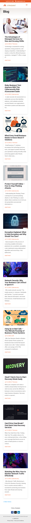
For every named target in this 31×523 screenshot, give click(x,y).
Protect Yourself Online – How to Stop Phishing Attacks (15, 186)
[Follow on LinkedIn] (18, 512)
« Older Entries (7, 501)
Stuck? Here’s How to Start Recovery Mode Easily (15, 378)
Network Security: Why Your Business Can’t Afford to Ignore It (15, 282)
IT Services (14, 44)
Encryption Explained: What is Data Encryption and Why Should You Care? (15, 234)
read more (7, 60)
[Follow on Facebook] (12, 512)
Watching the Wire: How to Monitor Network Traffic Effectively (15, 474)
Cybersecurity (15, 94)
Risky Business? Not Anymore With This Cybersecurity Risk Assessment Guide (13, 88)
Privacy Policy (10, 520)
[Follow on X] (15, 512)
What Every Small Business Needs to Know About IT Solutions (15, 137)
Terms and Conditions (19, 520)
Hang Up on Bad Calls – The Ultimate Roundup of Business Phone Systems (15, 331)
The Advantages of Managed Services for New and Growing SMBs (14, 39)
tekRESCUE (16, 518)
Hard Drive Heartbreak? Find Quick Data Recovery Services (15, 425)
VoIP (13, 335)
